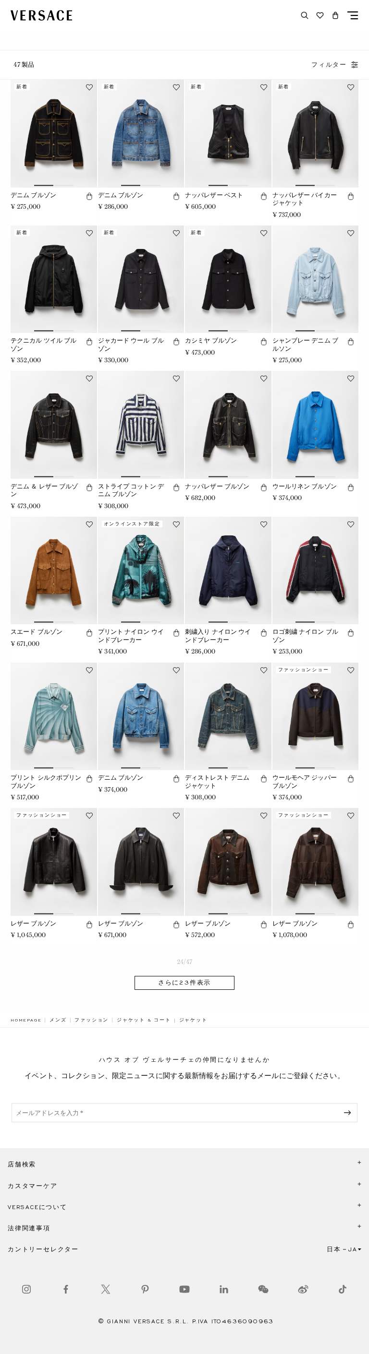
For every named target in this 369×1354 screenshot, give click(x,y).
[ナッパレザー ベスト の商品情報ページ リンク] (228, 133)
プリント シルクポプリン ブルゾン (46, 781)
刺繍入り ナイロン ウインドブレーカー (218, 636)
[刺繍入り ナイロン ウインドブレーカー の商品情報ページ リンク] (228, 570)
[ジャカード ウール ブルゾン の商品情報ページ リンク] (141, 279)
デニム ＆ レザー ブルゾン (44, 490)
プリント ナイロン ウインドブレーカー (131, 636)
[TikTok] (342, 1289)
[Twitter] (105, 1289)
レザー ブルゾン (33, 923)
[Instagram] (26, 1289)
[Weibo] (303, 1289)
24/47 (184, 962)
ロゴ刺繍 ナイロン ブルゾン (305, 636)
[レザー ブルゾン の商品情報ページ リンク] (54, 861)
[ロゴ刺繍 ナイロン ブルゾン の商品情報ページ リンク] (315, 570)
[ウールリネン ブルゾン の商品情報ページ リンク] (315, 424)
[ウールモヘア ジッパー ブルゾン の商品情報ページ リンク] (315, 716)
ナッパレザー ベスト (214, 195)
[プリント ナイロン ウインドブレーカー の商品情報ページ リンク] (141, 570)
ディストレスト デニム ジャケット (217, 781)
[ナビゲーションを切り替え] (352, 15)
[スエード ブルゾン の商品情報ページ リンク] (54, 570)
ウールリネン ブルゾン (304, 486)
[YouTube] (184, 1289)
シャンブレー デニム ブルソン (305, 344)
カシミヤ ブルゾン (211, 340)
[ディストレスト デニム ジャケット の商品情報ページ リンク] (228, 716)
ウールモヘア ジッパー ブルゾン (304, 781)
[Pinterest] (145, 1289)
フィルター (329, 64)
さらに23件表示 (184, 982)
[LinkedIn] (224, 1289)
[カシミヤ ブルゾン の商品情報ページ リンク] (228, 279)
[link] (26, 1020)
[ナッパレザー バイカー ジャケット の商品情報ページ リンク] (315, 133)
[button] (335, 15)
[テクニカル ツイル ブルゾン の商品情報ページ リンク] (54, 279)
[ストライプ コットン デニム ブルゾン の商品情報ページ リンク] (141, 424)
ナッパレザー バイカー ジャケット (304, 199)
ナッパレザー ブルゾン (217, 486)
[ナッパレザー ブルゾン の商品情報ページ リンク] (228, 424)
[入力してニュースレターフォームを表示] (349, 1112)
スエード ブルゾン (36, 632)
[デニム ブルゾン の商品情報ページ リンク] (54, 133)
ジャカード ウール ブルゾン (131, 344)
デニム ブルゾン (33, 195)
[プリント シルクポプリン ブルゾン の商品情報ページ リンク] (54, 716)
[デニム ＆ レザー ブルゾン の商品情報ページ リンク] (54, 424)
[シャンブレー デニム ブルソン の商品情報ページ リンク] (315, 279)
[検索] (304, 15)
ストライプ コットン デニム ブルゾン (131, 490)
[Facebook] (66, 1289)
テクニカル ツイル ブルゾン (43, 344)
